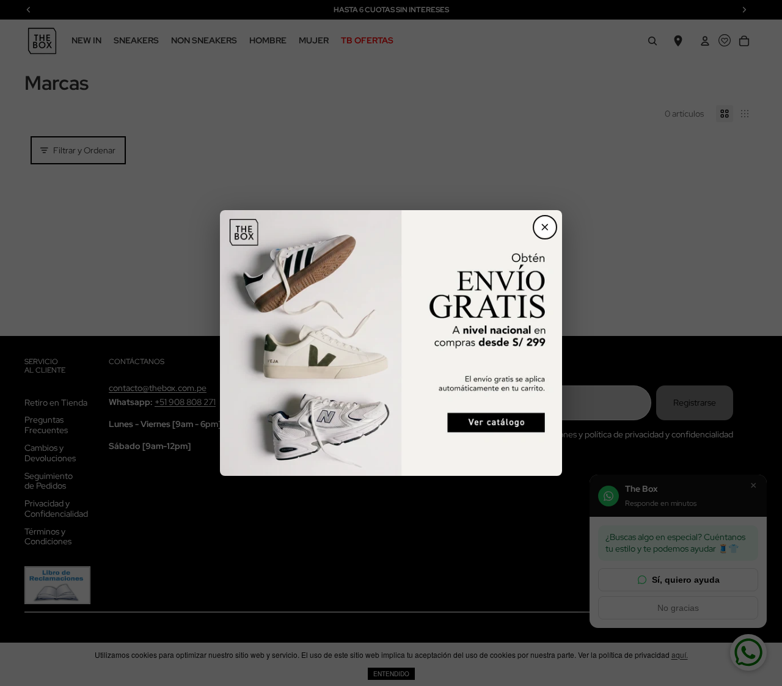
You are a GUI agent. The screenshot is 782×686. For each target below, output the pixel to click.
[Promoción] (391, 343)
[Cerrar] (545, 227)
